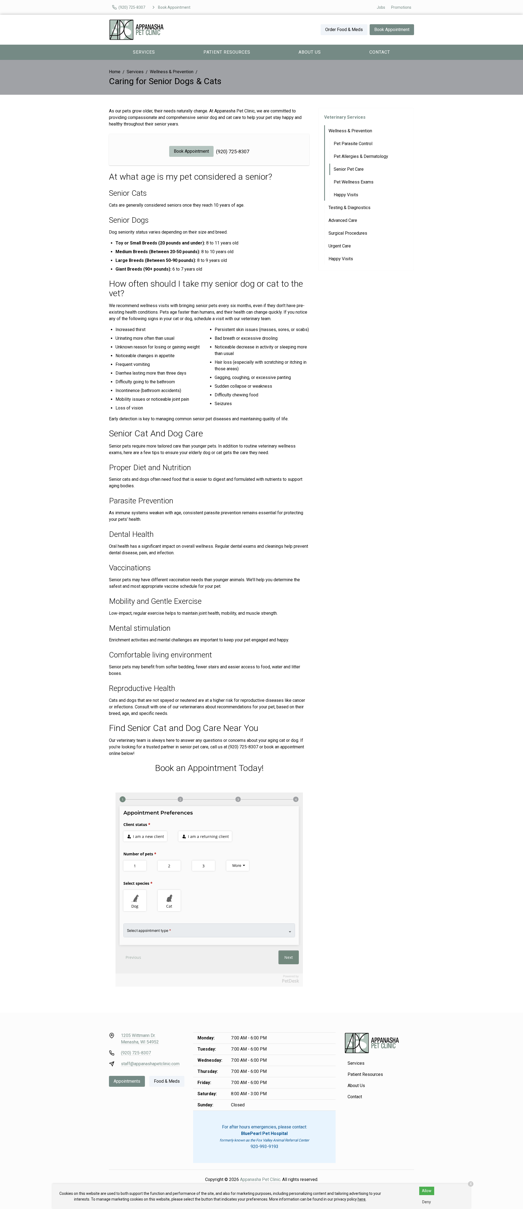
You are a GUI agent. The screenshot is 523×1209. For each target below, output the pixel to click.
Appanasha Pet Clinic (260, 1179)
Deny (426, 1202)
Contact (379, 52)
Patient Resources (226, 52)
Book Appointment (391, 29)
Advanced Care (343, 220)
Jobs (381, 7)
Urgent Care (340, 246)
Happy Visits (346, 194)
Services (144, 52)
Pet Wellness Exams (353, 182)
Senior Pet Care (349, 169)
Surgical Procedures (348, 233)
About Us (310, 52)
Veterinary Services (345, 117)
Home (114, 71)
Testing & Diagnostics (349, 207)
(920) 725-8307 (232, 151)
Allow (426, 1191)
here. (362, 1199)
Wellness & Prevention (171, 71)
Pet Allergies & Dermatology (361, 156)
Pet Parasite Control (353, 143)
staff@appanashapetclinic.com (150, 1063)
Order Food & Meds (344, 29)
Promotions (401, 7)
